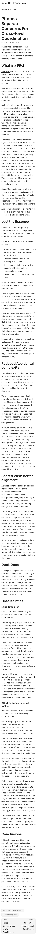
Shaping (5, 88)
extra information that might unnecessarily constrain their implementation (18, 331)
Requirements (17, 910)
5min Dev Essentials (13, 3)
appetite (5, 100)
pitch (5, 105)
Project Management (10, 914)
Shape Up (5, 71)
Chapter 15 (6, 758)
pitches (15, 47)
